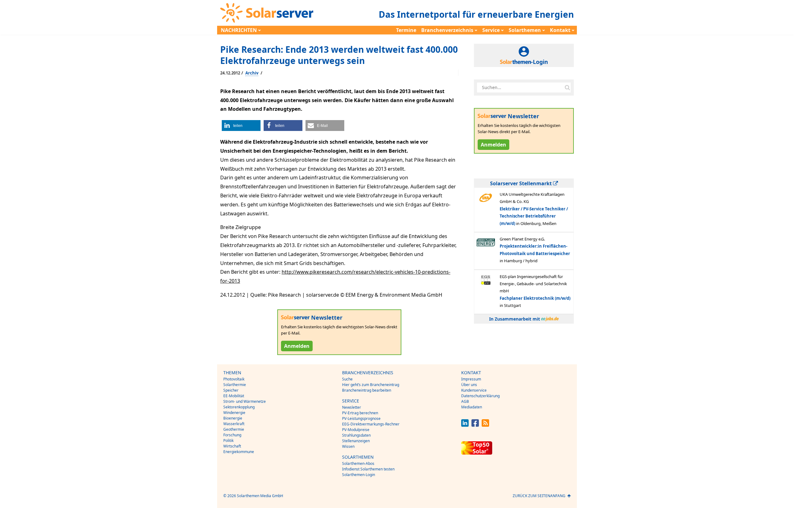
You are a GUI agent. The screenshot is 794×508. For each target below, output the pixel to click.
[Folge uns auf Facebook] (475, 425)
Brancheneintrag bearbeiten (366, 390)
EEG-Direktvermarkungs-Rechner (370, 424)
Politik (228, 440)
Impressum (471, 379)
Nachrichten (239, 30)
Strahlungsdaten (356, 435)
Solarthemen (525, 30)
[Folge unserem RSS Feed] (485, 425)
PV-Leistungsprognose (361, 418)
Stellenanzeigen (356, 440)
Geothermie (233, 429)
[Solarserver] (266, 13)
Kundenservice (474, 390)
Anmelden (297, 346)
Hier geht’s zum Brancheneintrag (370, 384)
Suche (347, 379)
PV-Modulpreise (355, 429)
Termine (406, 30)
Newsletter (351, 407)
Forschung (232, 435)
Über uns (469, 384)
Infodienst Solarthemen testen (368, 469)
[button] (241, 125)
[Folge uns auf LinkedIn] (465, 425)
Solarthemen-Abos (358, 463)
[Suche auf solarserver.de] (567, 87)
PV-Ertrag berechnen (360, 413)
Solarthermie (234, 384)
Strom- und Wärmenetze (244, 401)
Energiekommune (238, 451)
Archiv (251, 73)
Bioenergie (232, 418)
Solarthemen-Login (358, 474)
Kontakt (560, 30)
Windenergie (234, 412)
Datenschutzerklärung (480, 395)
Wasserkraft (233, 423)
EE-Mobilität (233, 395)
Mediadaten (471, 407)
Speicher (231, 390)
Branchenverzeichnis (447, 30)
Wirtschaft (232, 446)
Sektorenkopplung (239, 407)
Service (491, 30)
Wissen (348, 446)
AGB (465, 401)
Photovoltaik (233, 379)
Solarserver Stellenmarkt (521, 183)
